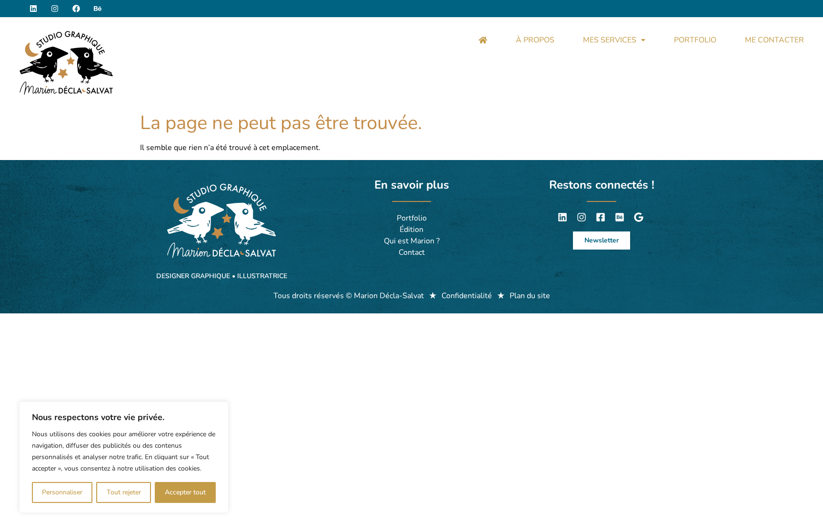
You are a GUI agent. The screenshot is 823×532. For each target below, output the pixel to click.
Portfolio (695, 40)
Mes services (609, 40)
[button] (614, 40)
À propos (535, 40)
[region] (124, 457)
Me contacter (774, 40)
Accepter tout (185, 492)
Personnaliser (62, 492)
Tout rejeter (124, 492)
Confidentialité (467, 296)
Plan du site (530, 296)
